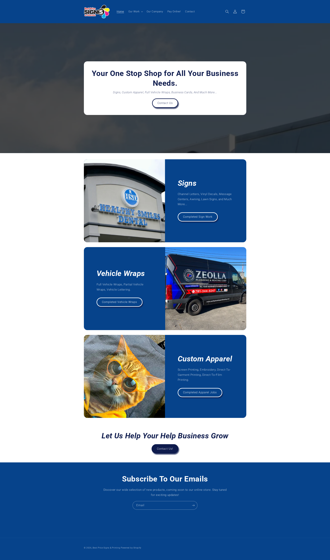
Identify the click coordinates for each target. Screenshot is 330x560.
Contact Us (165, 103)
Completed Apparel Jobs (200, 392)
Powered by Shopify (131, 548)
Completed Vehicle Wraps (119, 302)
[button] (135, 11)
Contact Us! (165, 448)
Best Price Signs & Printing (106, 548)
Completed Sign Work (197, 216)
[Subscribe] (193, 505)
